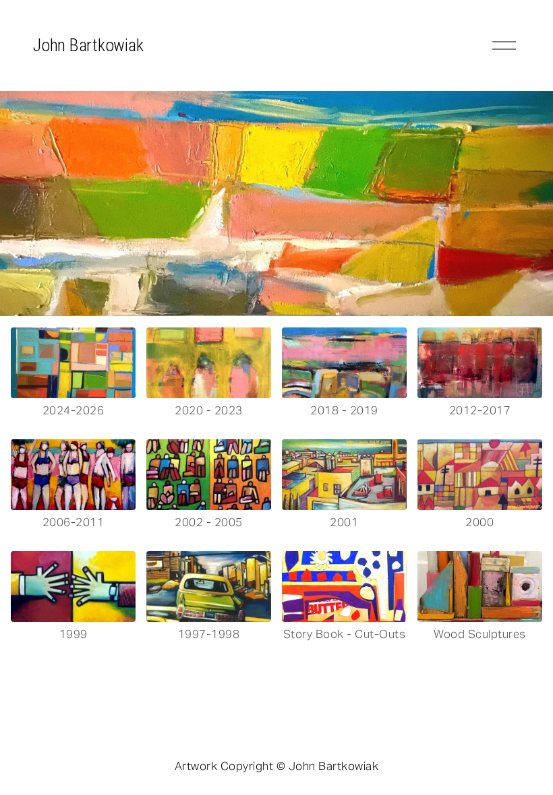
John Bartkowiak (88, 45)
